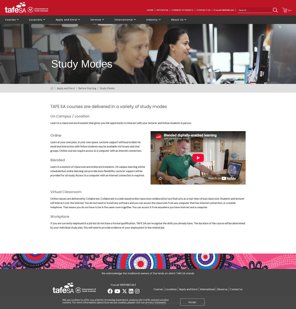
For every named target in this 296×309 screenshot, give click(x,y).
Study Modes (107, 88)
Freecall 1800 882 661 (224, 10)
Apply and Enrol (67, 19)
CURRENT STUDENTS (182, 10)
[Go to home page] (51, 88)
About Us (177, 19)
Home (150, 10)
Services (96, 19)
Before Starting (87, 88)
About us (222, 289)
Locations (36, 19)
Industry (152, 19)
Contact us (203, 10)
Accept (192, 302)
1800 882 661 (128, 284)
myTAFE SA (162, 10)
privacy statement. (155, 302)
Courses (11, 19)
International (124, 19)
